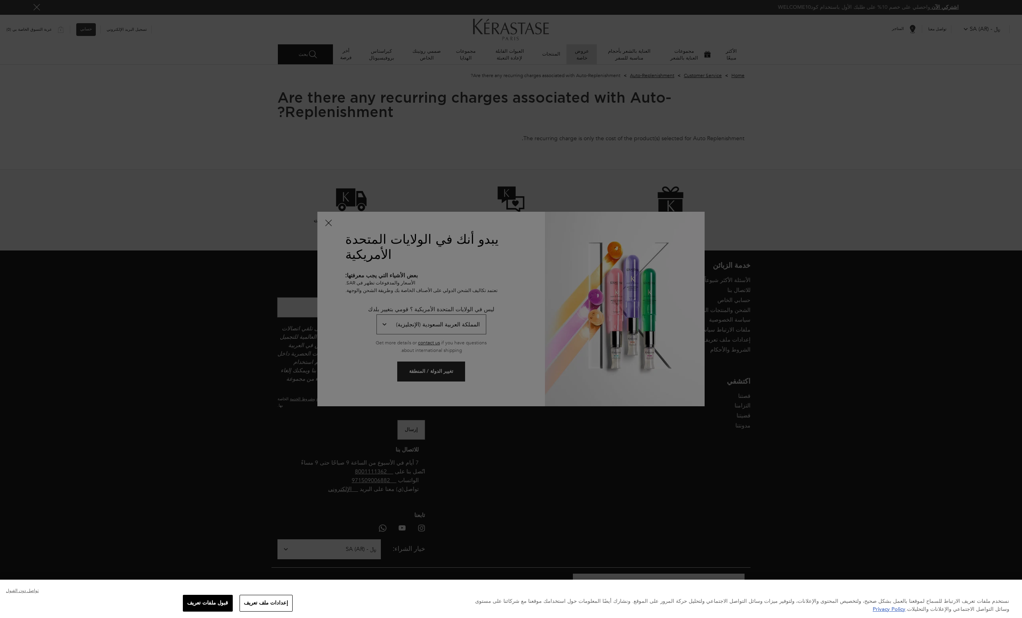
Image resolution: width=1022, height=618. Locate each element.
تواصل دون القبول (22, 591)
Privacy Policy (889, 609)
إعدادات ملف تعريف (266, 602)
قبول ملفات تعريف (207, 602)
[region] (511, 599)
